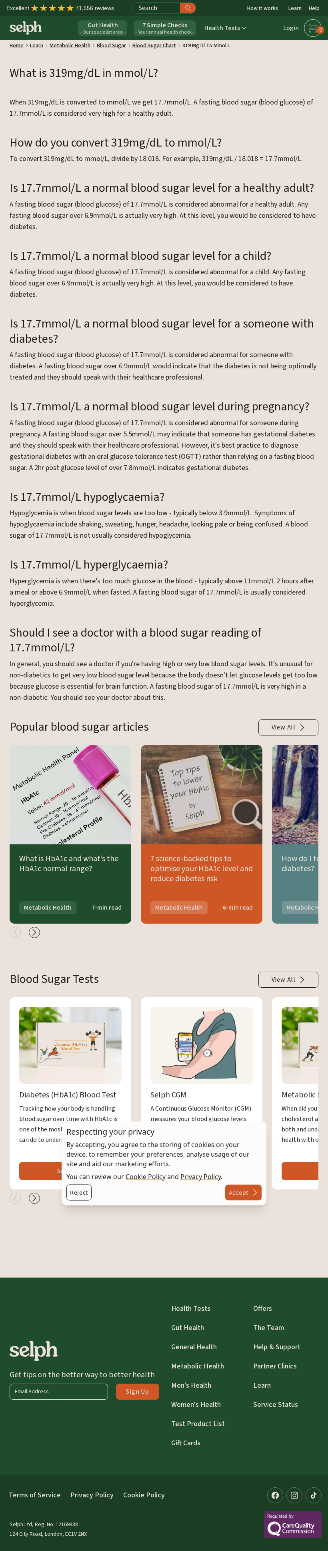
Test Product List (198, 1424)
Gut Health (187, 1328)
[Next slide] (34, 932)
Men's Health (191, 1385)
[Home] (25, 27)
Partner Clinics (275, 1366)
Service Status (275, 1405)
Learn (295, 8)
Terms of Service (35, 1495)
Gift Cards (185, 1443)
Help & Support (276, 1347)
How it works (262, 8)
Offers (262, 1309)
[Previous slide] (15, 932)
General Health (194, 1347)
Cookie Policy (146, 1176)
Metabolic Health (197, 1366)
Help (314, 8)
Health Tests (190, 1309)
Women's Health (196, 1405)
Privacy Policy (200, 1176)
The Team (268, 1328)
